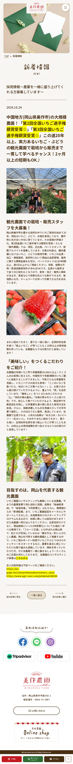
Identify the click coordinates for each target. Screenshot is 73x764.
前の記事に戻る (13, 596)
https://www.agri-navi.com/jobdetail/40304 (31, 576)
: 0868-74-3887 (41, 699)
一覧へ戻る (36, 595)
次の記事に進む (59, 596)
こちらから (22, 558)
